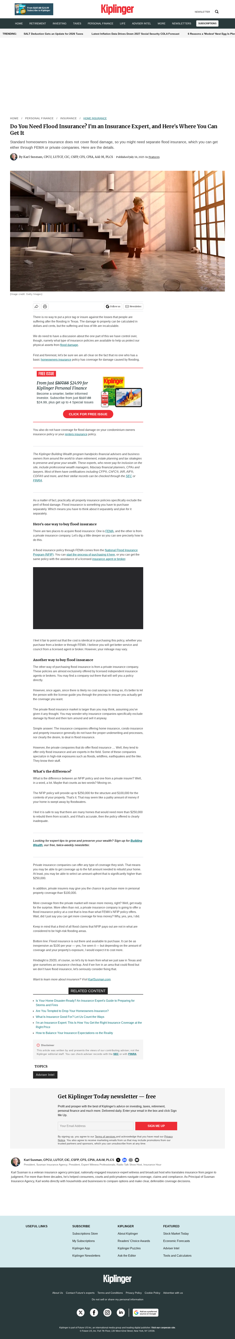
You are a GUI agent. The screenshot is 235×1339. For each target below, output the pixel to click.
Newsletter (136, 306)
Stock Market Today (176, 1237)
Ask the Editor (127, 1259)
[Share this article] (36, 306)
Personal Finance (100, 23)
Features (154, 157)
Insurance (68, 118)
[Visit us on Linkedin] (121, 1316)
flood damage (69, 344)
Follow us (115, 306)
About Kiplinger (128, 1237)
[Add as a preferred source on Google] (143, 1316)
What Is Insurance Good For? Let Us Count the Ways (70, 1016)
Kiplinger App (81, 1252)
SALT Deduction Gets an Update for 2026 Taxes (53, 33)
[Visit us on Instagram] (107, 1316)
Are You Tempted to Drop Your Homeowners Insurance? (72, 1011)
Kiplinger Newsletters (86, 1259)
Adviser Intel (141, 23)
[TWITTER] (119, 1160)
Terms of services (105, 1136)
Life (122, 23)
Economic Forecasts (176, 1244)
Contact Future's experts (80, 1296)
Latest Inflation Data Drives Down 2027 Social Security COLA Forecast (135, 33)
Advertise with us (173, 1296)
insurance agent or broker (108, 559)
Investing (59, 23)
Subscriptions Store (85, 1237)
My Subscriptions (83, 1244)
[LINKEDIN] (125, 1160)
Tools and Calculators (177, 1259)
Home (14, 118)
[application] (88, 598)
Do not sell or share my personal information (117, 1303)
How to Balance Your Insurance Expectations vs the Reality (74, 1033)
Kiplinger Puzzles (129, 1252)
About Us (57, 1296)
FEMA (109, 531)
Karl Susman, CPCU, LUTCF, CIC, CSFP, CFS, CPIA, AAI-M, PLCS (68, 157)
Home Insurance (95, 118)
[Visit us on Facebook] (94, 1316)
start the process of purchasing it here (90, 554)
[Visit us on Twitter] (81, 1316)
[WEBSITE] (132, 1160)
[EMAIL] (138, 1160)
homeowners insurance (56, 359)
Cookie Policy (152, 1296)
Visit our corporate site (163, 1331)
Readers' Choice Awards (134, 1244)
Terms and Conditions (110, 1296)
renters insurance (76, 434)
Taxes (77, 23)
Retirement (37, 23)
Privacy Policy (134, 1296)
